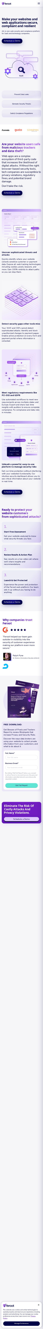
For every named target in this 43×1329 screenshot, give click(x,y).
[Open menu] (38, 3)
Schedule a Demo (12, 40)
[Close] (38, 1305)
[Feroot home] (6, 3)
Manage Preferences (21, 1323)
